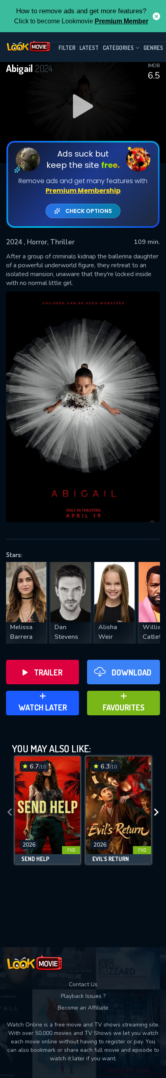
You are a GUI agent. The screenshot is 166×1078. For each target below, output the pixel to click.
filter (66, 47)
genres (153, 47)
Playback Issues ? (83, 996)
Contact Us (83, 984)
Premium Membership (83, 190)
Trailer (48, 672)
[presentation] (10, 812)
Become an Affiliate (83, 1008)
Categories (118, 47)
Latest (89, 47)
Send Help (35, 859)
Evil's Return (110, 859)
